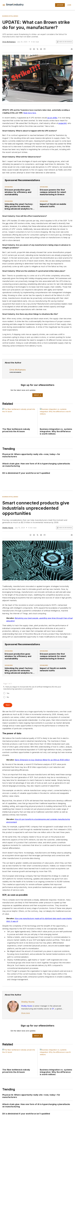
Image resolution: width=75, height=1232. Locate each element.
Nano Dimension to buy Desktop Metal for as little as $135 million (42, 760)
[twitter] (37, 49)
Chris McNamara (9, 42)
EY (53, 1009)
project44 (62, 123)
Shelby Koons (7, 528)
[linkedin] (34, 49)
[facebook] (30, 49)
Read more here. (29, 113)
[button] (3, 5)
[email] (45, 49)
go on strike (52, 118)
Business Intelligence (10, 16)
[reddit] (41, 49)
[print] (72, 49)
